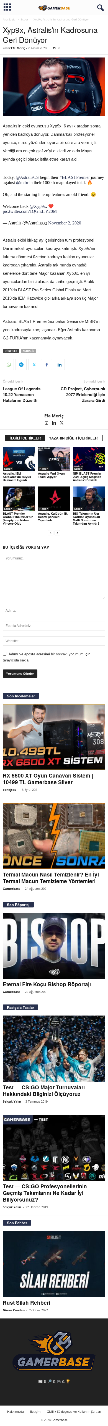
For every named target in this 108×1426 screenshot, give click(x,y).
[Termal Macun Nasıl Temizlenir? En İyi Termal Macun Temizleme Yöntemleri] (54, 836)
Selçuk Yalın (12, 1101)
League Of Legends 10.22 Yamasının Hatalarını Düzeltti (21, 394)
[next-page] (57, 533)
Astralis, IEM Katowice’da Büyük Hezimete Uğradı (17, 476)
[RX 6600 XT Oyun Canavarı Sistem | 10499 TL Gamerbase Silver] (54, 737)
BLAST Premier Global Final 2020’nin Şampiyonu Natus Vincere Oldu (18, 518)
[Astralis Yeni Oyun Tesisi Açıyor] (54, 459)
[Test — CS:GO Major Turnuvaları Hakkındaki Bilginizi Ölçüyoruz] (54, 1049)
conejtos (9, 789)
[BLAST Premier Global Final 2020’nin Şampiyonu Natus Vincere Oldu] (19, 498)
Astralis (28, 351)
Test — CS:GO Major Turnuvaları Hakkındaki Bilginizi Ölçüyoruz (44, 1091)
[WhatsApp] (8, 364)
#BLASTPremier (75, 177)
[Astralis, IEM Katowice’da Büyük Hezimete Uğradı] (19, 459)
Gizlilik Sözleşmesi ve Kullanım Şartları (74, 1411)
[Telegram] (21, 364)
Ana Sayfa (9, 19)
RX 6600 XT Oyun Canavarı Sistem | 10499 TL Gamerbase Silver (48, 779)
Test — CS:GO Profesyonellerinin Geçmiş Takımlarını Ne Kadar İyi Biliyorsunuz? (45, 1192)
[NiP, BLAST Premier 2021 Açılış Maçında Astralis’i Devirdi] (89, 459)
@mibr (22, 182)
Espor (24, 19)
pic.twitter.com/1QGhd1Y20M (30, 211)
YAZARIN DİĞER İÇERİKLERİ (74, 438)
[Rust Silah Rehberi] (54, 1264)
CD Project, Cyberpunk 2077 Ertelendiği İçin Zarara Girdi (83, 394)
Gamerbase (11, 888)
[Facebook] (46, 364)
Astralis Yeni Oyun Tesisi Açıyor (51, 475)
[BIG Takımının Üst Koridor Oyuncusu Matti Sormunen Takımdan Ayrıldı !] (89, 498)
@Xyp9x (38, 206)
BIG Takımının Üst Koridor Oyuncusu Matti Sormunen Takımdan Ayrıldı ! (86, 518)
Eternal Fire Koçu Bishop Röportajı (47, 984)
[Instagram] (47, 423)
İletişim (35, 1411)
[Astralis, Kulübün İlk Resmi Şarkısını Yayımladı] (54, 498)
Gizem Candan (14, 1310)
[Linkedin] (59, 364)
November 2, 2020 (64, 223)
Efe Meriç (18, 48)
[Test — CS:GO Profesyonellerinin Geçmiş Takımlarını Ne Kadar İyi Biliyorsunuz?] (54, 1148)
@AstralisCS (27, 177)
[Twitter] (33, 364)
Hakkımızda (15, 1411)
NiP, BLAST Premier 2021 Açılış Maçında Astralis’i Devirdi (87, 476)
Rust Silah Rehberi (26, 1302)
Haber (43, 468)
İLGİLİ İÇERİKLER (25, 438)
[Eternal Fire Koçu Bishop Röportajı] (54, 946)
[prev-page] (50, 533)
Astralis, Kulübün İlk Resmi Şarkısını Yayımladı (53, 516)
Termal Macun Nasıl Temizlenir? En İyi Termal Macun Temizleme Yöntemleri (51, 878)
